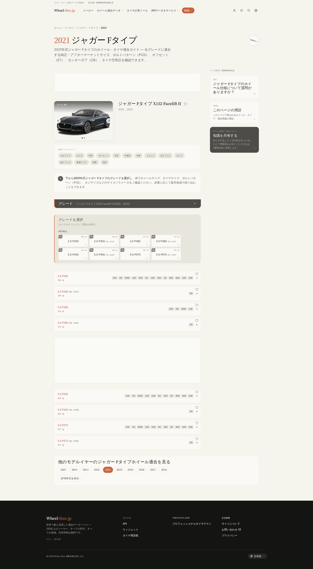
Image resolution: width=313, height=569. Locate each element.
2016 (164, 469)
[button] (127, 203)
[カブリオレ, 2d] (84, 138)
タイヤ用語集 (130, 535)
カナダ (79, 155)
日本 (116, 155)
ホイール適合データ (108, 10)
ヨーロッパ (103, 155)
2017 (153, 469)
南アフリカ (65, 162)
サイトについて (231, 523)
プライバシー (229, 535)
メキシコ (150, 155)
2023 (85, 469)
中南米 (127, 155)
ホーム (57, 27)
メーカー (88, 10)
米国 (105, 162)
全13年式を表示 (70, 478)
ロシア (179, 155)
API (125, 523)
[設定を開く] (256, 10)
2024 (74, 469)
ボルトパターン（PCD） (131, 55)
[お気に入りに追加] (185, 104)
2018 (141, 469)
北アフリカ (165, 155)
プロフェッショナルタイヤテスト (191, 523)
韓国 (95, 162)
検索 (186, 10)
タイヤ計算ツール (137, 10)
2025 (63, 469)
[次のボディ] (109, 120)
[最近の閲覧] (242, 10)
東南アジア (81, 162)
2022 (97, 469)
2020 (119, 469)
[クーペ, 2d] (82, 138)
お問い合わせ (229, 529)
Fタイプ (93, 27)
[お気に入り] (249, 10)
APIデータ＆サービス (163, 10)
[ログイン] (234, 10)
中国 (91, 155)
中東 (138, 155)
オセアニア (65, 155)
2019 (130, 469)
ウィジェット (130, 529)
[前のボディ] (58, 120)
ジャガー (82, 27)
